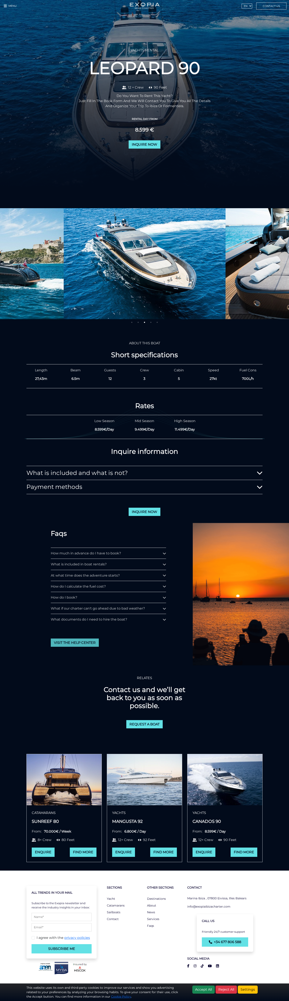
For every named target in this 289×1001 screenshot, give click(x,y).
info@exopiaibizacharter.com (208, 906)
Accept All (203, 989)
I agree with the (63, 938)
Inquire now (144, 144)
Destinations (156, 899)
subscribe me (61, 949)
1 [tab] (132, 322)
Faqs (150, 926)
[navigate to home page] (144, 6)
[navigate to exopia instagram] (193, 966)
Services (153, 919)
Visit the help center (75, 643)
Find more (83, 852)
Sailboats (113, 912)
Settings (248, 989)
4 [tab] (151, 322)
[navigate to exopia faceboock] (188, 966)
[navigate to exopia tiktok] (200, 966)
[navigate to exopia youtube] (208, 966)
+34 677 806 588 (227, 942)
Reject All (226, 989)
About (151, 905)
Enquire (43, 852)
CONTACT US (271, 6)
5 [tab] (157, 322)
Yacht (111, 899)
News (151, 912)
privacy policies (77, 938)
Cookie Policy (121, 996)
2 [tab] (138, 322)
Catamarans (116, 905)
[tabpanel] (145, 263)
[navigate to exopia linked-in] (216, 966)
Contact (113, 919)
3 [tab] (144, 322)
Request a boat (144, 724)
